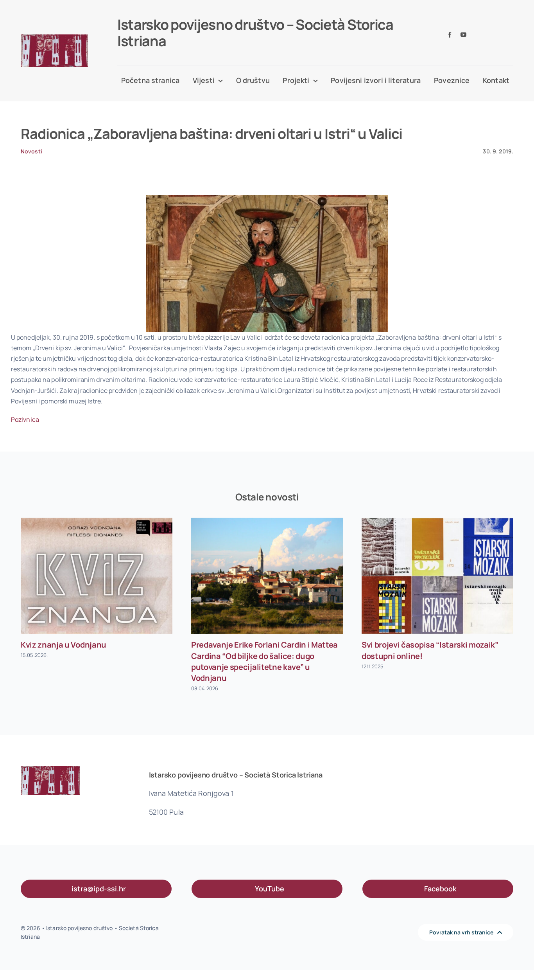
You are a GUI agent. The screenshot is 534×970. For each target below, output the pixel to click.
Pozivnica (25, 419)
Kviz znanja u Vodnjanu (63, 644)
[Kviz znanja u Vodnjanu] (96, 576)
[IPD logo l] (54, 37)
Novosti (31, 151)
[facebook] (450, 35)
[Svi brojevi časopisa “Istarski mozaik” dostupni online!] (437, 576)
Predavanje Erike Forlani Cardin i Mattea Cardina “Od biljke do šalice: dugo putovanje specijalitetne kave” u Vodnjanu (264, 661)
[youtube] (463, 35)
